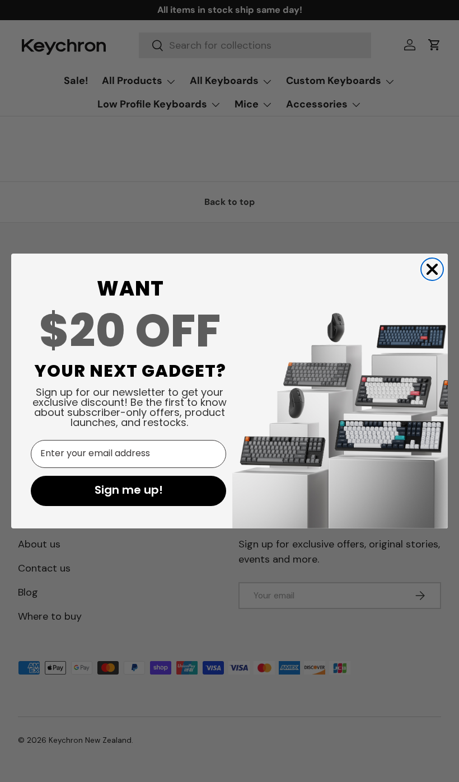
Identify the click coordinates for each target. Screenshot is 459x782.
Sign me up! (129, 491)
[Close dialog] (432, 269)
